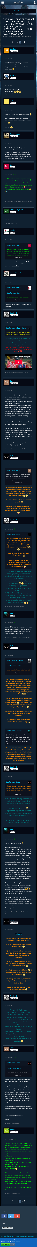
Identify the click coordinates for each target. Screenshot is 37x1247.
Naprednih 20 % (7, 1227)
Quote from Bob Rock (14, 660)
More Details (5, 1244)
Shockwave (8, 36)
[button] (2, 2)
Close (12, 1244)
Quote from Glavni (13, 245)
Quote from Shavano (14, 731)
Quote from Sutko (13, 470)
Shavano (19, 934)
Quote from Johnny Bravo (16, 328)
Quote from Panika (13, 287)
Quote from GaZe (13, 534)
